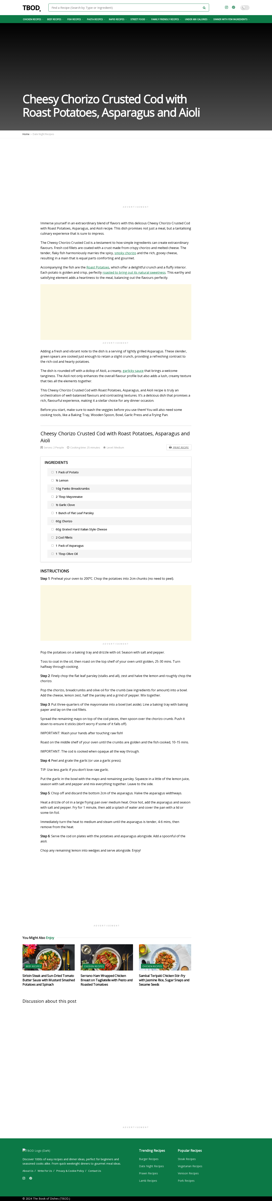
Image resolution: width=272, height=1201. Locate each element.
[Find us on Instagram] (226, 7)
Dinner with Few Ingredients (230, 19)
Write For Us (45, 1171)
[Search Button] (205, 8)
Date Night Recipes (43, 134)
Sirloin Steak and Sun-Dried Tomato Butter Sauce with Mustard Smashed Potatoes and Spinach (49, 980)
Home (26, 134)
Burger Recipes (149, 1159)
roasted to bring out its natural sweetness (134, 272)
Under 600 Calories (196, 19)
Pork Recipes (186, 1181)
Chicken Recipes (32, 19)
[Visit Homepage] (33, 8)
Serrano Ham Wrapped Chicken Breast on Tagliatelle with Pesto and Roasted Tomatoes (106, 980)
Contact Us (94, 1171)
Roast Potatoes (97, 267)
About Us (28, 1171)
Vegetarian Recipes (190, 1166)
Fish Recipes (74, 19)
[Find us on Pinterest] (233, 7)
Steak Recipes (187, 1159)
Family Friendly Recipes (165, 19)
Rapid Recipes (116, 19)
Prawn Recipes (148, 1173)
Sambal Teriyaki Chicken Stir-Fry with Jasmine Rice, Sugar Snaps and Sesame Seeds (164, 980)
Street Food (137, 19)
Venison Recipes (188, 1173)
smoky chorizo (125, 253)
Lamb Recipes (148, 1181)
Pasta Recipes (95, 19)
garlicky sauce (133, 371)
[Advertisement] (136, 170)
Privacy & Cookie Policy (70, 1171)
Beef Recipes (54, 19)
